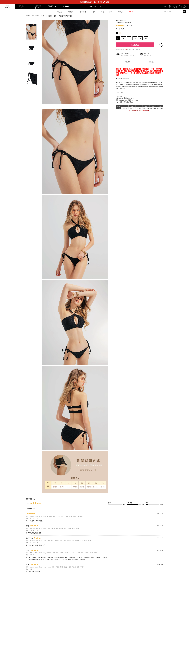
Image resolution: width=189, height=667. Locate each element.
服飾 (94, 12)
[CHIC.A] (51, 6)
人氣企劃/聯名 (83, 12)
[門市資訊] (170, 6)
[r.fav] (66, 6)
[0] (179, 6)
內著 (102, 12)
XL (135, 38)
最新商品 (59, 12)
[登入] (165, 6)
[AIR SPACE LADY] (22, 6)
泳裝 (110, 12)
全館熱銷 (70, 12)
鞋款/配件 (120, 12)
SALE (131, 12)
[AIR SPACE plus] (37, 6)
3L (146, 38)
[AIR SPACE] (7, 6)
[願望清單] (174, 6)
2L (140, 38)
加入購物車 (135, 45)
